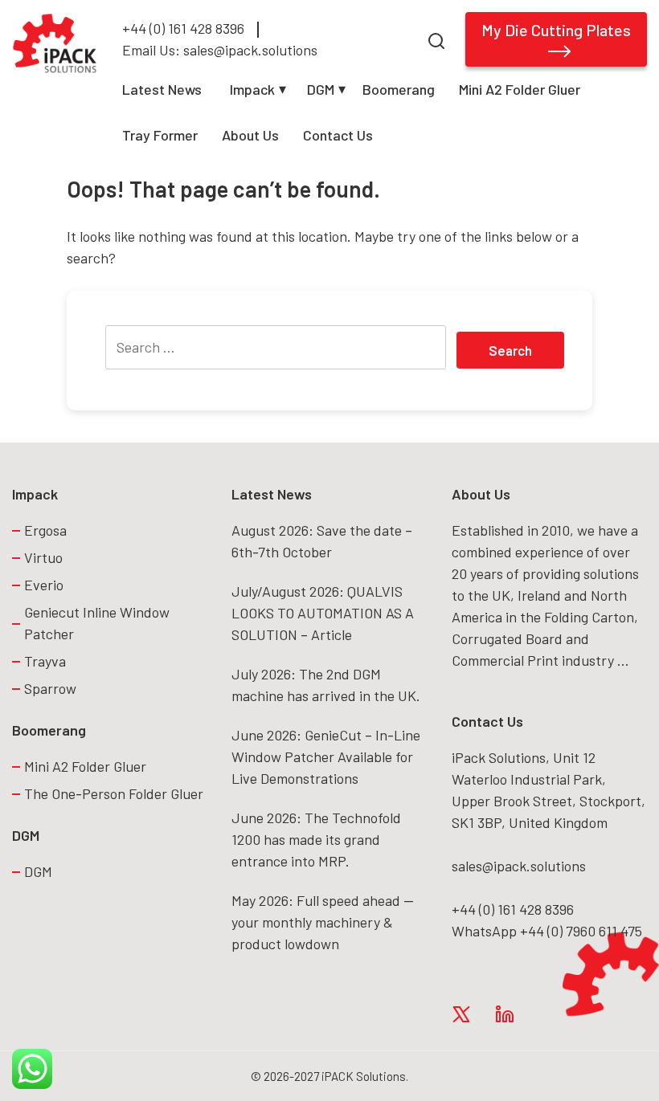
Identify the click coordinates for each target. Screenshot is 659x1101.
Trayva (45, 661)
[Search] (436, 39)
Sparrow (50, 688)
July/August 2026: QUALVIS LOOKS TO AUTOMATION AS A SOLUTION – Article (322, 612)
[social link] (461, 1013)
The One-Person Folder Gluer (115, 793)
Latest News (162, 89)
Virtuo (43, 557)
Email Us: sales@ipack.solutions (219, 50)
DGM (320, 89)
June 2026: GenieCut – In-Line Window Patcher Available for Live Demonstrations (325, 756)
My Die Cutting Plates (556, 29)
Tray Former (160, 135)
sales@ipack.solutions (519, 866)
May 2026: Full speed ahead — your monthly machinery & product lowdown (322, 921)
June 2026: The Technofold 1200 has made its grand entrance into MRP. (316, 839)
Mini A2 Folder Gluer (519, 89)
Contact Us (338, 135)
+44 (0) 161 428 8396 (183, 28)
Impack (252, 89)
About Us (250, 135)
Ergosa (45, 530)
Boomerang (398, 89)
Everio (43, 584)
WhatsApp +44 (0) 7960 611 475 (547, 931)
